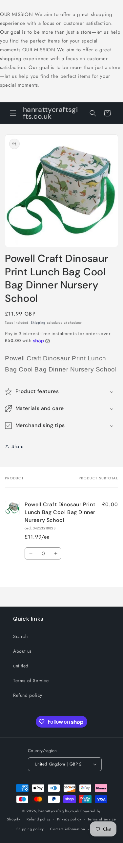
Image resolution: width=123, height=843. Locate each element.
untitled (21, 665)
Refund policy (27, 695)
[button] (13, 113)
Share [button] (17, 446)
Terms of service (102, 819)
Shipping (38, 322)
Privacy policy (69, 819)
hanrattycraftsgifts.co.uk (58, 811)
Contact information (67, 829)
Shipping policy (30, 829)
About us (22, 651)
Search (20, 636)
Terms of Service (31, 680)
